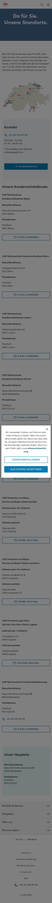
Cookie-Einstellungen (26, 459)
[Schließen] (47, 429)
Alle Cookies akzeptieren (26, 469)
